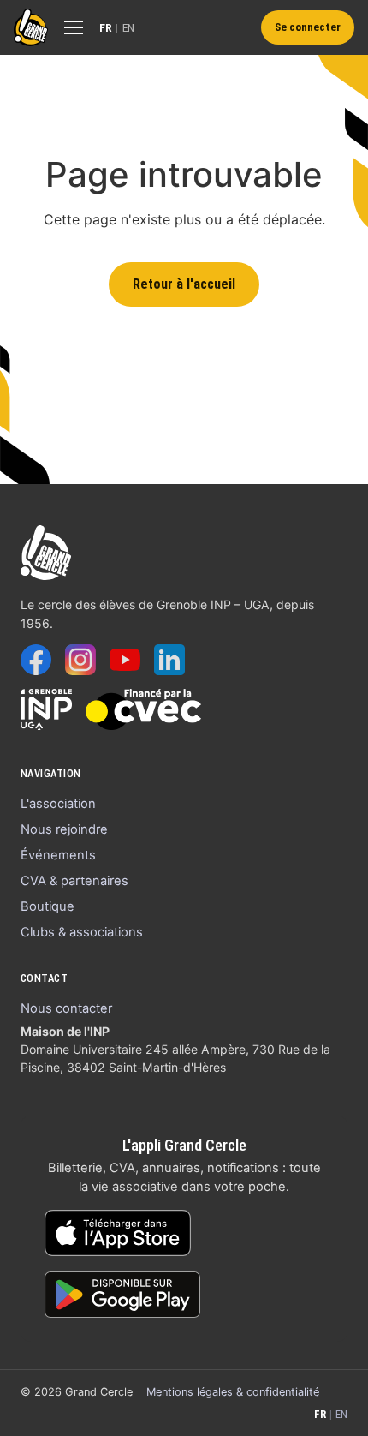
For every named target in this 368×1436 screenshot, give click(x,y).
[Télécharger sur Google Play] (122, 1294)
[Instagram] (80, 659)
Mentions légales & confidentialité (232, 1391)
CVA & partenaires (74, 881)
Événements (58, 855)
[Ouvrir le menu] (73, 27)
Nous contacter (66, 1008)
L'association (58, 803)
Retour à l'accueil (184, 284)
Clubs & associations (82, 932)
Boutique (47, 906)
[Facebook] (36, 659)
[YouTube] (125, 659)
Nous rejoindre (64, 829)
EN (128, 27)
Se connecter (308, 27)
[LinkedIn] (169, 659)
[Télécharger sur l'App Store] (118, 1232)
